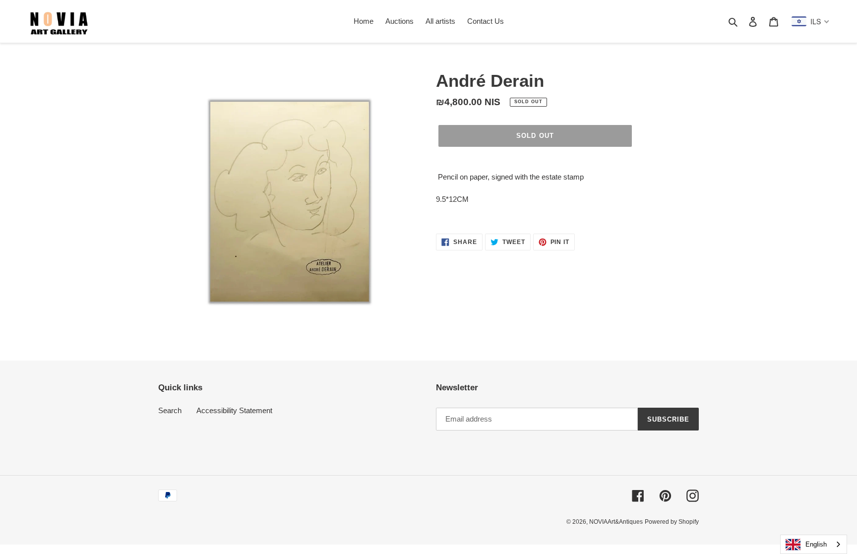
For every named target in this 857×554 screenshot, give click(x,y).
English (816, 544)
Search (170, 410)
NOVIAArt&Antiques (616, 521)
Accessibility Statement (234, 410)
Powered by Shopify (672, 521)
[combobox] (813, 544)
